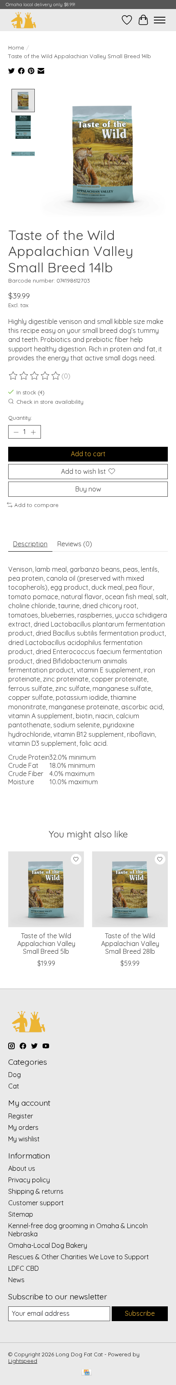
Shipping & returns (35, 1191)
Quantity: (20, 417)
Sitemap (20, 1214)
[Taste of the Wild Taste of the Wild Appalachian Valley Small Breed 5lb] (46, 889)
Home (16, 47)
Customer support (36, 1203)
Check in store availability (49, 401)
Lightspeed (22, 1361)
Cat (13, 1086)
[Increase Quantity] (33, 432)
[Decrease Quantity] (16, 432)
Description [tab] (30, 544)
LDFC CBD (23, 1268)
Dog (14, 1074)
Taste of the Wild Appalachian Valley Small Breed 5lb (46, 943)
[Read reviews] (34, 376)
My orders (23, 1127)
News (16, 1280)
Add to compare (36, 505)
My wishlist (24, 1139)
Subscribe (140, 1313)
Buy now (88, 489)
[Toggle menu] (159, 20)
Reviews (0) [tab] (74, 544)
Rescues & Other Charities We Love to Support (78, 1257)
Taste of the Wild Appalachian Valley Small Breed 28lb (130, 943)
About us (21, 1168)
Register (20, 1116)
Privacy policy (29, 1180)
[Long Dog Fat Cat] (23, 19)
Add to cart (88, 454)
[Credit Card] (86, 1373)
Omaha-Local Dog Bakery (47, 1245)
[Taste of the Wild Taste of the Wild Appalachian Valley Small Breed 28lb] (130, 889)
